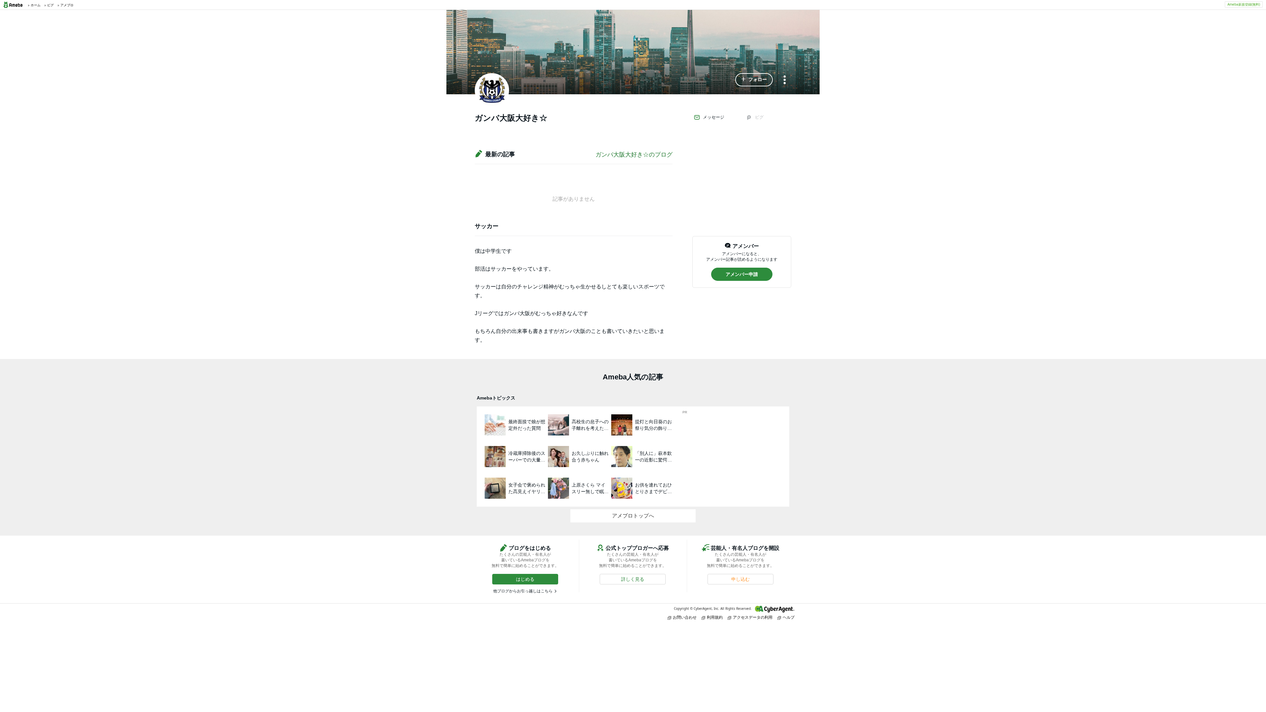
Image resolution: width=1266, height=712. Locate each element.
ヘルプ (789, 617)
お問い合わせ (685, 617)
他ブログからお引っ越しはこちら (523, 591)
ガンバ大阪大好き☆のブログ (634, 154)
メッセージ (713, 117)
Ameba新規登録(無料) (1243, 4)
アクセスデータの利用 (752, 617)
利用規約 (715, 617)
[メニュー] (784, 80)
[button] (754, 79)
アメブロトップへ (633, 516)
